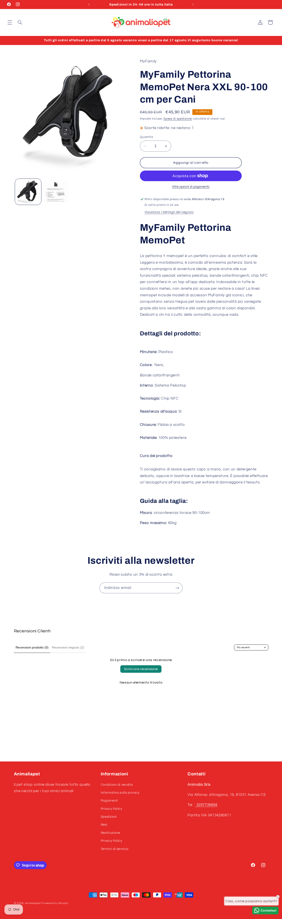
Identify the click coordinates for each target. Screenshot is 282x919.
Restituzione (110, 832)
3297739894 (206, 805)
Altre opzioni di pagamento (191, 186)
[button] (10, 22)
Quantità (146, 137)
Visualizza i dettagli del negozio (169, 212)
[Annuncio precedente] (89, 4)
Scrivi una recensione (141, 669)
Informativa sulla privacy (120, 792)
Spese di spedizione (177, 118)
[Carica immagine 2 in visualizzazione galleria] (56, 192)
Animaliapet (33, 903)
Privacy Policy (111, 808)
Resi (104, 825)
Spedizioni (109, 816)
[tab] (204, 333)
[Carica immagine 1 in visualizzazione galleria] (28, 192)
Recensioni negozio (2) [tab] (68, 647)
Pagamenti (109, 800)
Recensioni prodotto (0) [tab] (32, 647)
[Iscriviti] (177, 588)
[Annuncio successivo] (193, 4)
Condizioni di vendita (117, 784)
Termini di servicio (114, 849)
